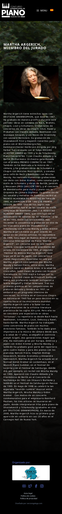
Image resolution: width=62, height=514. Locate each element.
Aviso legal (28, 493)
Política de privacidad (28, 498)
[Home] (13, 10)
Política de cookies (28, 496)
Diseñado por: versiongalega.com (28, 503)
